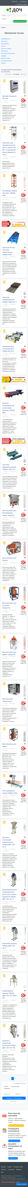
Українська (24, 1)
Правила (3, 1166)
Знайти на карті (13, 1158)
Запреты (9, 1166)
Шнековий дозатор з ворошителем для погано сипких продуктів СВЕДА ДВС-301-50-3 (9, 894)
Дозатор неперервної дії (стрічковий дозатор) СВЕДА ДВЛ (8, 408)
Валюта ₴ (14, 1)
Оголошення (11, 1169)
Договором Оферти (20, 1177)
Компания (7, 1088)
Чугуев (5, 100)
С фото (6, 1086)
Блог (2, 1172)
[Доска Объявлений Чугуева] (14, 10)
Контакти (3, 1169)
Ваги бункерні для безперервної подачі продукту (9, 513)
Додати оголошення (14, 1141)
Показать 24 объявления (14, 1098)
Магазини (18, 1169)
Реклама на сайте (18, 1166)
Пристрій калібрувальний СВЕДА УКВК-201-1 (9, 299)
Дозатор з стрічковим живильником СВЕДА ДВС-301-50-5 (9, 842)
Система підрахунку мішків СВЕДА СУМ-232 (9, 467)
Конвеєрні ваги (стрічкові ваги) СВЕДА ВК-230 (8, 348)
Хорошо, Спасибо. (21, 1184)
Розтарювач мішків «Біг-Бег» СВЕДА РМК (9, 193)
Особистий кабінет (22, 4)
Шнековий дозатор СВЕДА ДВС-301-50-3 (9, 946)
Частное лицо (15, 1086)
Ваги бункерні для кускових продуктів (9, 605)
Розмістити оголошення (20, 21)
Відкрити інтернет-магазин (16, 1125)
